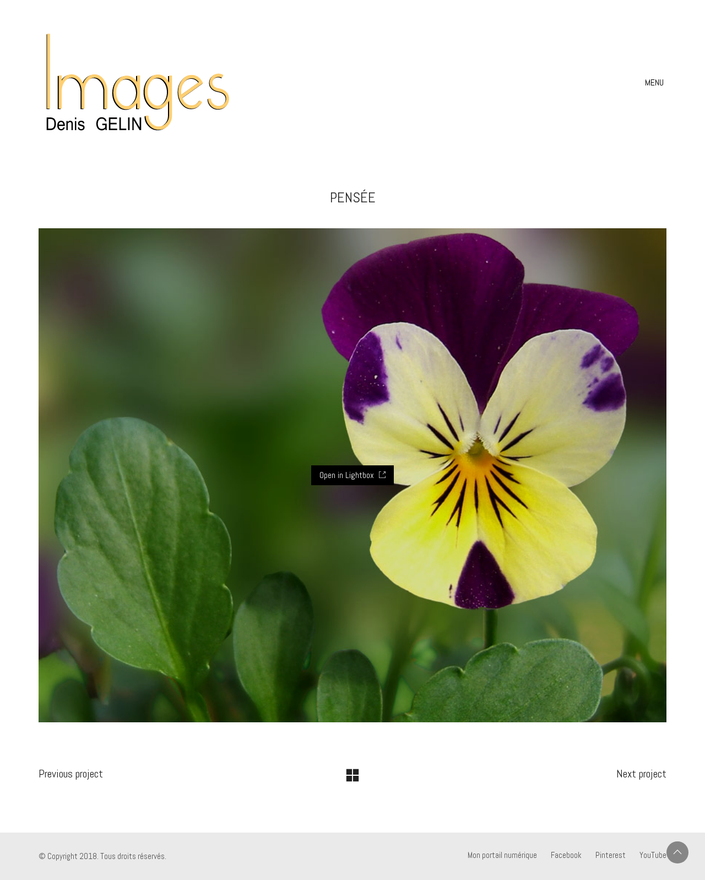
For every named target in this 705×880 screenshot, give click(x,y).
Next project (641, 773)
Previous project (71, 773)
